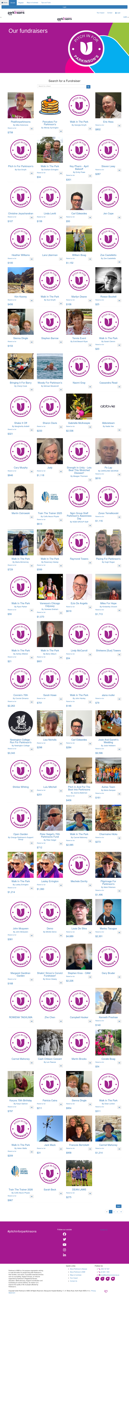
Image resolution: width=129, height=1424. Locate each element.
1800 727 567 (104, 1269)
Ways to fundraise (32, 3)
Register (21, 3)
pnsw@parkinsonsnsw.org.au (109, 1275)
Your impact (100, 13)
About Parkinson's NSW (77, 1272)
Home (5, 3)
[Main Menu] (1, 17)
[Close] (128, 17)
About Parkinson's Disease (78, 1269)
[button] (64, 1234)
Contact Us (103, 1230)
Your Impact (74, 1278)
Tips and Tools (46, 3)
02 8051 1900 (104, 1272)
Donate (12, 3)
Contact (109, 13)
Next (118, 1206)
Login (64, 7)
